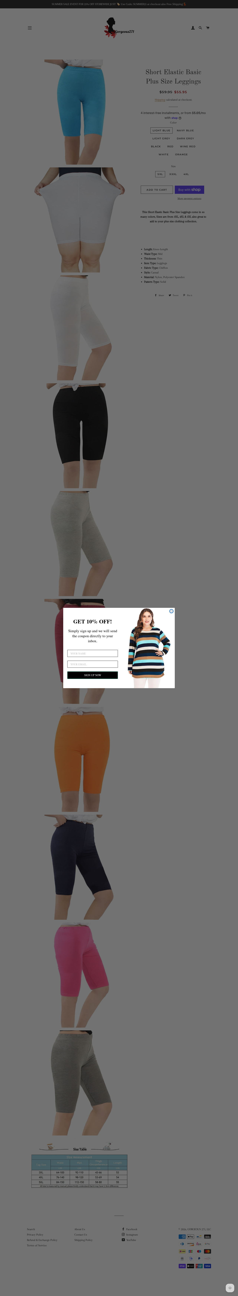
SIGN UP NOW (92, 675)
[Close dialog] (171, 611)
